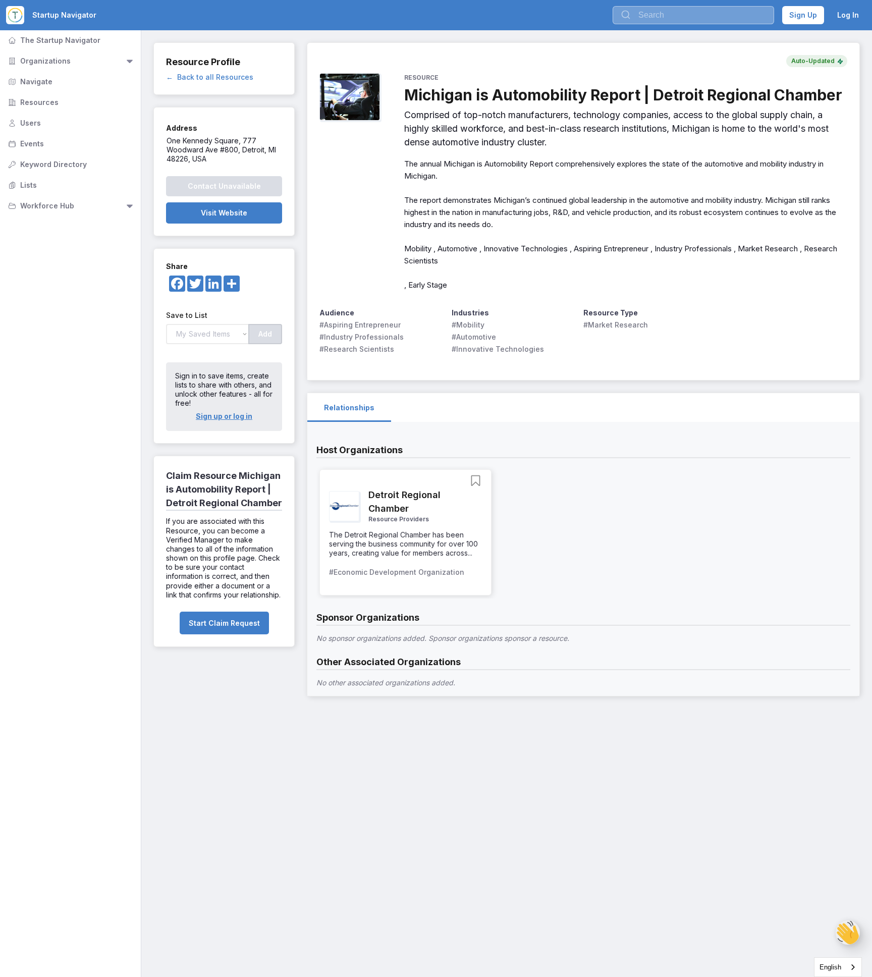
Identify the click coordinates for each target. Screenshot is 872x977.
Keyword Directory (46, 164)
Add (265, 334)
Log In (848, 15)
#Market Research (615, 324)
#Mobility (468, 324)
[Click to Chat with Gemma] (848, 932)
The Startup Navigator (53, 40)
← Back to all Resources (209, 77)
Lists (21, 185)
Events (25, 143)
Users (23, 123)
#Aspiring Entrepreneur (360, 324)
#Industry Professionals (361, 337)
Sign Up (803, 15)
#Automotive (474, 337)
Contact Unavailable (224, 186)
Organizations (38, 61)
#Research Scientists (356, 349)
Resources (32, 102)
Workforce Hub (40, 205)
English (830, 967)
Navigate (29, 81)
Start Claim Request (224, 623)
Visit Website (224, 212)
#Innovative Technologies (498, 349)
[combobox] (838, 967)
